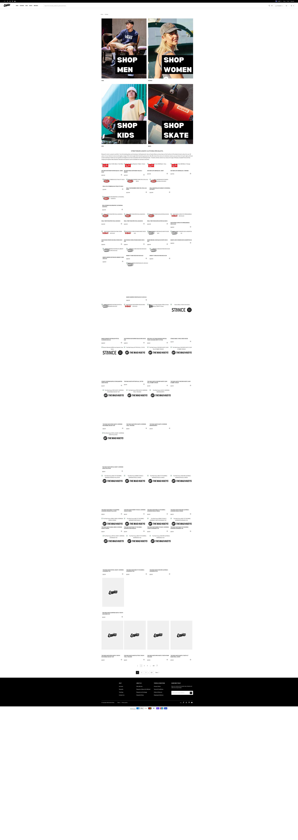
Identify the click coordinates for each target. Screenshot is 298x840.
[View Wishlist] (286, 6)
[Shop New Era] (151, 306)
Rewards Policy (140, 695)
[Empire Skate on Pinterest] (12, 1)
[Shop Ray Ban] (105, 165)
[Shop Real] (106, 181)
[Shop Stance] (181, 309)
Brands (36, 5)
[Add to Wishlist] (121, 175)
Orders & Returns (158, 692)
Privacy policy (125, 702)
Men (17, 5)
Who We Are (139, 686)
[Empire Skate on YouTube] (15, 1)
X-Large (172, 157)
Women (22, 5)
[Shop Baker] (151, 233)
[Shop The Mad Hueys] (135, 352)
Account (121, 686)
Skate (30, 5)
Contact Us (121, 695)
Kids (26, 5)
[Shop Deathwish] (174, 216)
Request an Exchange (141, 692)
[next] (121, 164)
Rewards (292, 1)
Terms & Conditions (158, 689)
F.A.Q (288, 1)
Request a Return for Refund (143, 689)
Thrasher (153, 157)
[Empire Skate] (7, 5)
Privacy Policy (157, 686)
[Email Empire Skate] (4, 1)
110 (153, 665)
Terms (118, 702)
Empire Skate (111, 702)
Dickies (157, 157)
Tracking (121, 692)
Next (157, 672)
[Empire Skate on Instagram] (10, 1)
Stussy (167, 157)
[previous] (148, 318)
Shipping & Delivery (158, 695)
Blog (284, 1)
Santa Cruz (162, 157)
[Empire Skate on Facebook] (7, 1)
